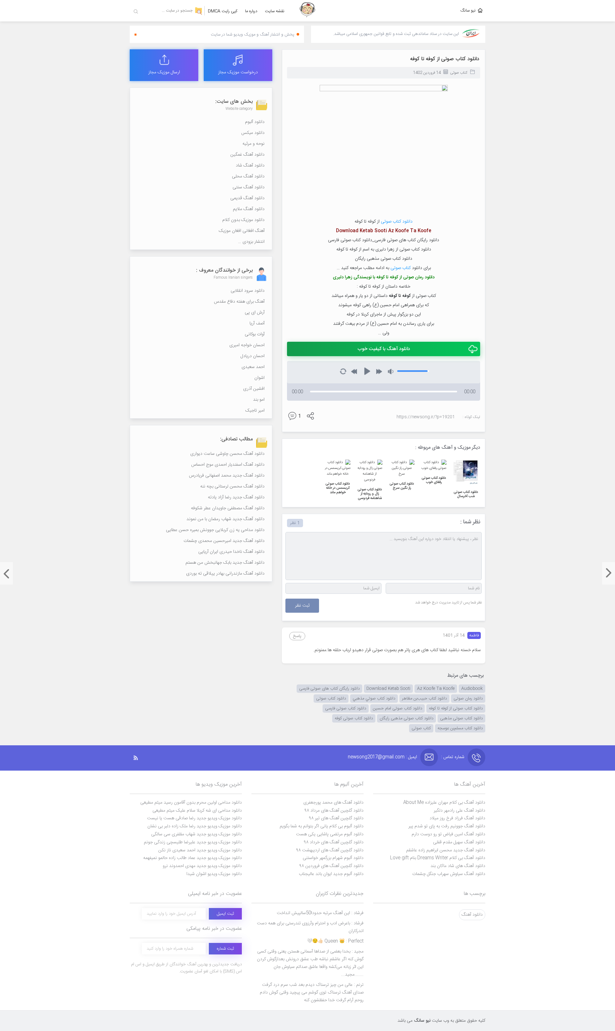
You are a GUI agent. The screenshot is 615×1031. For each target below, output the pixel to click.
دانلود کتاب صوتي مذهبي (374, 698)
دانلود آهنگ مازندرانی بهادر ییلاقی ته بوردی (225, 573)
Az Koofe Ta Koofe (436, 688)
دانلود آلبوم (255, 122)
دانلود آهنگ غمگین (247, 155)
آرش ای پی (255, 312)
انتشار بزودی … (251, 242)
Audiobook (472, 688)
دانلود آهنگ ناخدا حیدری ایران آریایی (231, 552)
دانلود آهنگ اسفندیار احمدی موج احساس (228, 465)
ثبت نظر (302, 606)
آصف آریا (257, 323)
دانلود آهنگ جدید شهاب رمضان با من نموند (225, 519)
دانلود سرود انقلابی (248, 291)
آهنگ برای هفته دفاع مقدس (239, 302)
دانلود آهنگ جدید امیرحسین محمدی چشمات (224, 541)
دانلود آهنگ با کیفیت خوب (383, 349)
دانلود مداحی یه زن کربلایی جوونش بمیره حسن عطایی (215, 530)
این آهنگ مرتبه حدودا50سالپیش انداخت (320, 913)
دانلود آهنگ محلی (248, 176)
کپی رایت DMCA (222, 11)
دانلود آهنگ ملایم (249, 209)
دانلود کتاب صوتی (397, 221)
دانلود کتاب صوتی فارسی (345, 708)
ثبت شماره (225, 948)
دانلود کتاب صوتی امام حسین (397, 708)
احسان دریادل (253, 356)
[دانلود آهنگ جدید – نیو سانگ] (307, 10)
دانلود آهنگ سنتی (249, 187)
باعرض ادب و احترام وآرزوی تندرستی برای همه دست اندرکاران (310, 927)
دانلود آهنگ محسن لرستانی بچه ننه (232, 486)
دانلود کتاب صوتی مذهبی (461, 718)
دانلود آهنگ (472, 915)
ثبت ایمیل (225, 913)
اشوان (259, 378)
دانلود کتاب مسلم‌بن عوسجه (460, 728)
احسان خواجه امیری (247, 345)
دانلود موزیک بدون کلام (243, 220)
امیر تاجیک (255, 410)
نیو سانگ (468, 10)
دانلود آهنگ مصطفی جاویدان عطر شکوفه (228, 508)
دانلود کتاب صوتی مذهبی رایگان (406, 718)
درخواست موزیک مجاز (238, 72)
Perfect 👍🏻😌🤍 (335, 941)
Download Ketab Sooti (388, 688)
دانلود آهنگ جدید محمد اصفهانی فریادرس (227, 475)
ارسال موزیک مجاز (164, 72)
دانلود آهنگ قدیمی (247, 198)
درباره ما (251, 11)
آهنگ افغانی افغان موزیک (242, 231)
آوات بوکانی (255, 334)
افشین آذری (254, 389)
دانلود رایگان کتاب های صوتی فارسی (329, 688)
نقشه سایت (274, 11)
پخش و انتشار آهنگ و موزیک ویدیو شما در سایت (252, 34)
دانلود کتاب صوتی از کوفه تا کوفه (444, 59)
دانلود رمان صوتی (468, 698)
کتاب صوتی (458, 73)
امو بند (259, 400)
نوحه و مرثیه (253, 144)
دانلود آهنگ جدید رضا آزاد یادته (236, 497)
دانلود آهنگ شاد (250, 165)
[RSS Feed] (139, 758)
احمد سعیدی (253, 367)
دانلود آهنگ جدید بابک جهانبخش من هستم (225, 563)
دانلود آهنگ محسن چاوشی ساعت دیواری (227, 454)
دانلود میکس (253, 133)
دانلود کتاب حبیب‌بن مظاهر (424, 698)
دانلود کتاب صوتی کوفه (354, 718)
